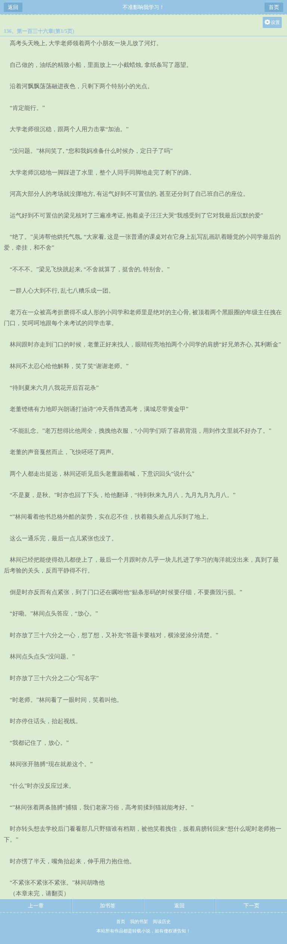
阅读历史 (162, 921)
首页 (274, 7)
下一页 (251, 905)
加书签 (107, 905)
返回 (13, 7)
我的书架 (139, 921)
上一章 (36, 905)
